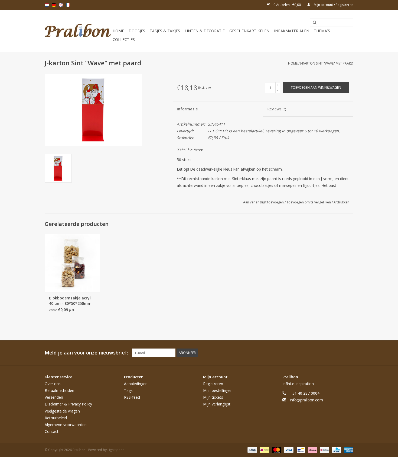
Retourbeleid (56, 417)
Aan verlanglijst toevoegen (264, 202)
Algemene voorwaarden (66, 424)
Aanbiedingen (136, 383)
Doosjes (137, 30)
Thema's (322, 30)
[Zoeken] (312, 22)
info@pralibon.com (306, 399)
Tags (128, 390)
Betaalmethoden (59, 390)
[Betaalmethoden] (252, 450)
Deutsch (54, 5)
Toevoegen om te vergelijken (309, 202)
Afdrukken (341, 202)
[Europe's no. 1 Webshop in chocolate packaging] (78, 31)
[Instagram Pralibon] (349, 353)
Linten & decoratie (205, 30)
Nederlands (47, 5)
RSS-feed (132, 397)
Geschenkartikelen (249, 30)
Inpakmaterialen (291, 30)
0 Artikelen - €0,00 (287, 4)
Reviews (276, 108)
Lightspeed (116, 450)
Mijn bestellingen (218, 390)
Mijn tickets (213, 397)
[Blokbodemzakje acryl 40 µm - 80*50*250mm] (72, 263)
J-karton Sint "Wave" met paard (326, 63)
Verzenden (54, 397)
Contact (51, 431)
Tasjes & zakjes (165, 30)
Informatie (187, 108)
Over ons (53, 383)
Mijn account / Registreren (333, 4)
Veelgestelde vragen (62, 411)
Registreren (213, 383)
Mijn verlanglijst (216, 404)
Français (68, 5)
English (61, 5)
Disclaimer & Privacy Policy (68, 404)
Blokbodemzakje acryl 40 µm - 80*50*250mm (70, 300)
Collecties (124, 39)
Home (118, 30)
